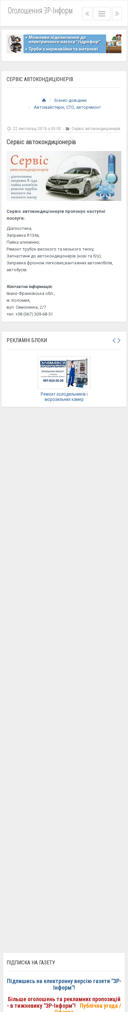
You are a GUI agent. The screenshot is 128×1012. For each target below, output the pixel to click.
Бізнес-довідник (70, 100)
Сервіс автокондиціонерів (95, 128)
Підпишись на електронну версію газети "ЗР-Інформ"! (64, 984)
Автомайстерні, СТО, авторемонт (67, 107)
